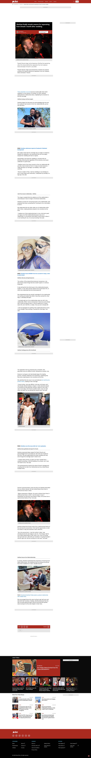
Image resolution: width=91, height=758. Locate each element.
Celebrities (21, 4)
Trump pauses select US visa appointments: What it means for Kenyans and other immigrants (25, 708)
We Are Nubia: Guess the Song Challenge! (31, 688)
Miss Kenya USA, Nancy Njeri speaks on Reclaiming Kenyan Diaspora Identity (45, 689)
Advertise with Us (35, 745)
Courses (22, 747)
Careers (55, 1)
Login (77, 1)
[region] (45, 684)
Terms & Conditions (35, 747)
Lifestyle (46, 1)
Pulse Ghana (60, 745)
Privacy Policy (34, 749)
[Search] (74, 1)
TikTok (20, 630)
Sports (51, 1)
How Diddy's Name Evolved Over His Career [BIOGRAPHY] (47, 668)
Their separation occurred (24, 91)
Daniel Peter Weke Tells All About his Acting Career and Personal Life (59, 689)
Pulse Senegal (73, 743)
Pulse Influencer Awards (47, 746)
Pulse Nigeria (61, 743)
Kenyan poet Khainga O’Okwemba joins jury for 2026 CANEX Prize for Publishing (48, 708)
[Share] (50, 32)
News (35, 1)
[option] (18, 684)
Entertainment (40, 1)
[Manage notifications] (89, 756)
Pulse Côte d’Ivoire (72, 746)
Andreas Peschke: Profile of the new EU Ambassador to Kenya (25, 699)
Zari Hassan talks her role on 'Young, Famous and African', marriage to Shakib (72, 689)
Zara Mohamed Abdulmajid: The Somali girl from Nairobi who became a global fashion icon (48, 717)
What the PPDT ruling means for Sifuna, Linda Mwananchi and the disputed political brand (26, 716)
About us (33, 743)
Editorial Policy (47, 743)
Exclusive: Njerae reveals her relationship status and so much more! (18, 689)
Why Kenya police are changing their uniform (48, 699)
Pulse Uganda (61, 747)
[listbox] (45, 684)
